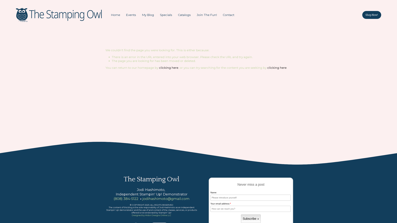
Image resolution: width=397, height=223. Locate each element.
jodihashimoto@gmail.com (166, 199)
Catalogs (184, 15)
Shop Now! (372, 14)
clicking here (168, 68)
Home (115, 15)
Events (131, 15)
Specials (166, 15)
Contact (228, 15)
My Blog (148, 15)
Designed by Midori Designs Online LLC (151, 215)
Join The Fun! (207, 15)
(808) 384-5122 (126, 199)
